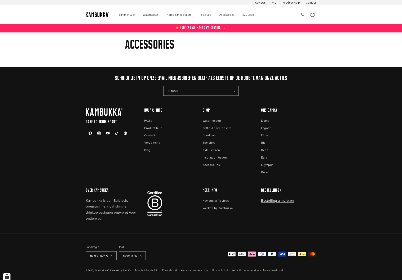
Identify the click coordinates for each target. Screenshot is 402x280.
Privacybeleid (169, 270)
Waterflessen (212, 121)
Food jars (209, 135)
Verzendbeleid (220, 270)
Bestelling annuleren (277, 200)
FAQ (274, 2)
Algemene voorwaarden (194, 270)
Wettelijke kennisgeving (245, 270)
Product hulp (153, 128)
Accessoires (211, 165)
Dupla (265, 121)
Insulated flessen (215, 157)
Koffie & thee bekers (217, 128)
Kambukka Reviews (216, 201)
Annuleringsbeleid (273, 270)
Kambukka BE (101, 270)
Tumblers (209, 143)
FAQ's (148, 121)
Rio (263, 143)
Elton (264, 135)
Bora (264, 172)
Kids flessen (211, 150)
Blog (147, 150)
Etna (264, 157)
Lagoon (266, 128)
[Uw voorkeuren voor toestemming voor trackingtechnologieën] (6, 276)
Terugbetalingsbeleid (146, 270)
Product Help (291, 2)
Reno (264, 150)
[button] (303, 14)
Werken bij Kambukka (218, 208)
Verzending (152, 143)
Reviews (260, 2)
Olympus (267, 165)
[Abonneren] (233, 91)
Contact (311, 2)
